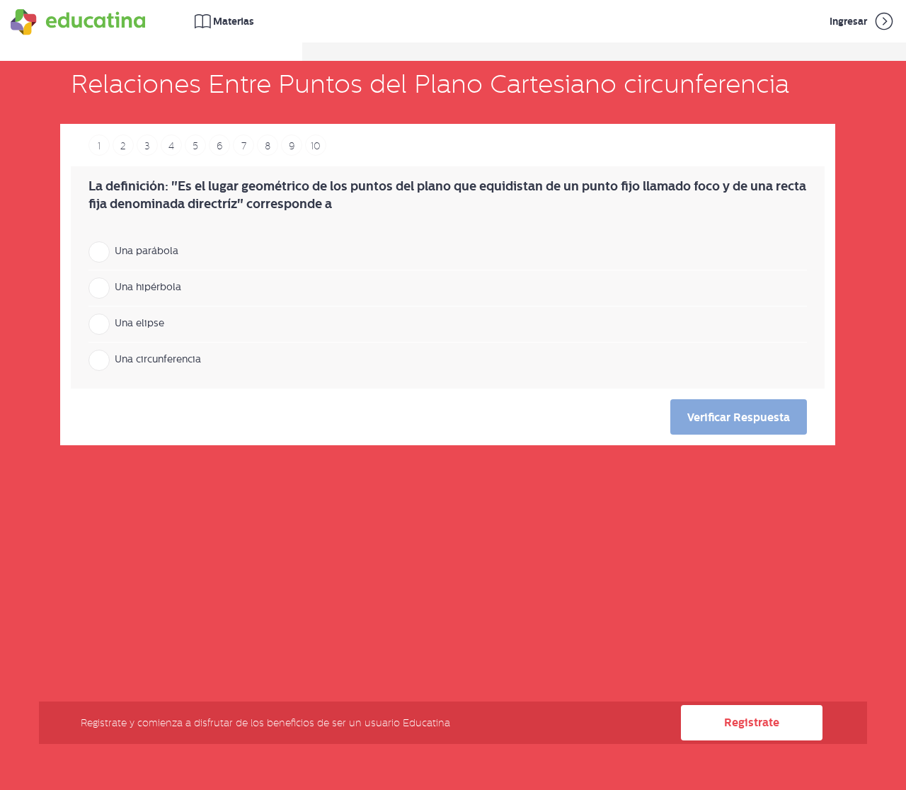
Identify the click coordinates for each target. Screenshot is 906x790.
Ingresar (849, 21)
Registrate (751, 722)
